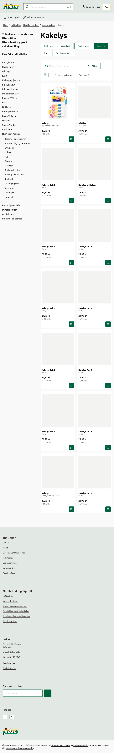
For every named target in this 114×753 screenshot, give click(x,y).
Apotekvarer (8, 214)
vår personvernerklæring (60, 745)
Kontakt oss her (9, 668)
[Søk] (47, 693)
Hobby (7, 152)
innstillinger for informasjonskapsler (19, 748)
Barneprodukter (10, 111)
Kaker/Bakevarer (10, 115)
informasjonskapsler (80, 745)
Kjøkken (8, 161)
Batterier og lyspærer (15, 138)
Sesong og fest (11, 183)
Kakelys (45, 123)
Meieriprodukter (10, 93)
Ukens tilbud (9, 38)
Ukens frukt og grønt (14, 42)
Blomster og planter (12, 218)
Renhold (8, 178)
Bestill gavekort (10, 621)
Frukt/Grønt (8, 62)
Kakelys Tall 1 (85, 431)
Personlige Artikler (11, 205)
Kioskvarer (7, 129)
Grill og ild (9, 147)
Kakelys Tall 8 (48, 431)
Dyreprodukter (9, 209)
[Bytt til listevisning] (50, 75)
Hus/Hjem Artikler (11, 133)
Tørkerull (8, 196)
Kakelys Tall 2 (48, 369)
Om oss (6, 542)
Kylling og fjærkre (11, 80)
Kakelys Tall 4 (85, 369)
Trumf (5, 547)
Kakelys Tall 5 (48, 246)
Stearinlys (9, 187)
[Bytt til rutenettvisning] (45, 75)
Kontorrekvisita (12, 170)
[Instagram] (11, 717)
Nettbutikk (8, 596)
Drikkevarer (8, 106)
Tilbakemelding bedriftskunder (16, 616)
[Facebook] (5, 717)
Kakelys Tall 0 (48, 308)
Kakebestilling (11, 46)
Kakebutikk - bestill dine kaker (16, 611)
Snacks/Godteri (9, 124)
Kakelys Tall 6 (85, 493)
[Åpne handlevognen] (106, 7)
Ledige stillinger (10, 562)
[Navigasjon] (98, 6)
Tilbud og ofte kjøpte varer (18, 33)
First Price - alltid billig (14, 54)
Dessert (6, 120)
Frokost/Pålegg (9, 98)
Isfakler (82, 123)
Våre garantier (9, 567)
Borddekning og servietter (17, 143)
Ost (4, 102)
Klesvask (8, 165)
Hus (6, 156)
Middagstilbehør (10, 89)
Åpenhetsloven (9, 572)
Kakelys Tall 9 (85, 308)
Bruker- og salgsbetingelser (15, 606)
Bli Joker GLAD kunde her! (14, 552)
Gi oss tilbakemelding (12, 651)
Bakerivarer (8, 66)
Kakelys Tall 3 (48, 184)
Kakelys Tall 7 (85, 246)
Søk (69, 6)
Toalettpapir (10, 192)
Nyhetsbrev (8, 557)
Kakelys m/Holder (87, 184)
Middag (6, 71)
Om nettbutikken (10, 601)
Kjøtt (4, 75)
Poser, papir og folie (14, 174)
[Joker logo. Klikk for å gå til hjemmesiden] (11, 6)
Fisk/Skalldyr (8, 84)
